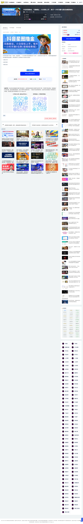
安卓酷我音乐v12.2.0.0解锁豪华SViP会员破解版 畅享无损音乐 (74, 150)
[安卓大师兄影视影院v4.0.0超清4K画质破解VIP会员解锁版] (65, 263)
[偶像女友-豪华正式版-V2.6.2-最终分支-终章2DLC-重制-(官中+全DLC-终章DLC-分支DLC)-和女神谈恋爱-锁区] (65, 135)
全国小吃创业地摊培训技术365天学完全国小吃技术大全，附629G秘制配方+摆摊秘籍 (74, 282)
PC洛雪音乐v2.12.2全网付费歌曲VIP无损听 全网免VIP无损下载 (74, 213)
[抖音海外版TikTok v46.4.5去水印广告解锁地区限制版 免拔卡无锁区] (65, 62)
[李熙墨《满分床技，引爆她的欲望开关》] (65, 179)
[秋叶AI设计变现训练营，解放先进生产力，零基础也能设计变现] (8, 144)
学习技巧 (71, 319)
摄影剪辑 (77, 323)
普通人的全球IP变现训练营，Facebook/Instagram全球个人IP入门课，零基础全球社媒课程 (37, 173)
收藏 (47, 118)
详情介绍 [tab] (5, 27)
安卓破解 (67, 2)
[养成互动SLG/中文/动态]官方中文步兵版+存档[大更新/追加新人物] (74, 165)
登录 (81, 2)
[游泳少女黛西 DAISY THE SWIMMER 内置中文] (65, 223)
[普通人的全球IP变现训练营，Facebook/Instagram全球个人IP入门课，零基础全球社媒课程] (37, 167)
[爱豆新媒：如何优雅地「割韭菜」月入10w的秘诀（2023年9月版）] (37, 145)
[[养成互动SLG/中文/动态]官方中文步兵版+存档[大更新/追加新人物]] (65, 165)
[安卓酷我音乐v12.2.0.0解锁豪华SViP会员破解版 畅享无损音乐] (65, 151)
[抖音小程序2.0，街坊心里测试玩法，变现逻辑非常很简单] (22, 143)
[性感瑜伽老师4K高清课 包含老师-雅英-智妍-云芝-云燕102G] (65, 194)
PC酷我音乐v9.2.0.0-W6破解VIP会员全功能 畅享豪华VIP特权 (74, 297)
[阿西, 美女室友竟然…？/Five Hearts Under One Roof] (65, 267)
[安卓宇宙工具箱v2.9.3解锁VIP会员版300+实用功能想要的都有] (65, 243)
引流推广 (77, 321)
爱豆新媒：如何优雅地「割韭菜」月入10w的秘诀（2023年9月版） (37, 151)
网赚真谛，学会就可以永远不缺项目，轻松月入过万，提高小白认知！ (22, 140)
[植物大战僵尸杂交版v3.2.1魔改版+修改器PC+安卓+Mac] (65, 278)
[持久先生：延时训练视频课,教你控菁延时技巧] (65, 155)
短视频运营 (71, 329)
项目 (4, 115)
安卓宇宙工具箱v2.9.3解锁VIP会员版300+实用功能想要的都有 (74, 243)
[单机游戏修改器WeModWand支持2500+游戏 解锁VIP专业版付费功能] (65, 184)
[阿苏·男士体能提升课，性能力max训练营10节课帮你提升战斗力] (65, 272)
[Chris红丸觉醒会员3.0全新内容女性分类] (65, 258)
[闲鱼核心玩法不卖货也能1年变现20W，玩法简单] (37, 155)
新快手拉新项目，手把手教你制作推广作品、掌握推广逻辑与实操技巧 (51, 162)
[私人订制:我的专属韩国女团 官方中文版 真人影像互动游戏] (65, 121)
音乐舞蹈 (71, 336)
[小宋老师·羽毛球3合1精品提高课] (8, 169)
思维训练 (64, 323)
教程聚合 (71, 325)
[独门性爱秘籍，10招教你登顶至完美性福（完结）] (65, 233)
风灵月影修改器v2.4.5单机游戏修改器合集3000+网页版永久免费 (74, 106)
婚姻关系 (64, 319)
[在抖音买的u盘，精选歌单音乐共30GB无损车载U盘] (65, 303)
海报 (51, 118)
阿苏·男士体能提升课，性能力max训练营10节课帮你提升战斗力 (74, 272)
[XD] (24, 12)
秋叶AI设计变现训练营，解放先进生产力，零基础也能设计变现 (8, 151)
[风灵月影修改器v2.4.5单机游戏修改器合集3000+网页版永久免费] (65, 106)
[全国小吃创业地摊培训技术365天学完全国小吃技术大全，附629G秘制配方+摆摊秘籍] (65, 281)
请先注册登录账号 (30, 73)
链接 (55, 118)
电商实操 (77, 327)
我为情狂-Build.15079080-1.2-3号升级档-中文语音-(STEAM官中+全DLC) (74, 174)
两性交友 (77, 310)
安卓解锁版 (77, 319)
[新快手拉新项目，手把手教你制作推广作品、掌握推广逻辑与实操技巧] (52, 156)
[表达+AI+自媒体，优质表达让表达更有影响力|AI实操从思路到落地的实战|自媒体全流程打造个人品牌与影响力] (22, 167)
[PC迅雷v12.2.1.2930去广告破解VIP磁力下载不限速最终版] (65, 126)
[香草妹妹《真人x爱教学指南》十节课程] (65, 209)
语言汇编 (64, 336)
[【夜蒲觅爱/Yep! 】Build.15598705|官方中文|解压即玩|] (65, 218)
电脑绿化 (74, 2)
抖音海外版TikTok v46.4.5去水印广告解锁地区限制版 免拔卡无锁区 (74, 62)
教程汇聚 (64, 325)
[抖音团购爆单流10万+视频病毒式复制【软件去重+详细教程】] (52, 133)
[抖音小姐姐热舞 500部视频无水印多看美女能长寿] (65, 159)
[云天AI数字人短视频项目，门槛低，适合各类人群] (37, 135)
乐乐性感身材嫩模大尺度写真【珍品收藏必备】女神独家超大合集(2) (74, 101)
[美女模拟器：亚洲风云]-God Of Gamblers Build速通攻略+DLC (74, 130)
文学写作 (77, 325)
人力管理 (71, 312)
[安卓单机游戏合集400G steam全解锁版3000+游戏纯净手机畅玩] (65, 229)
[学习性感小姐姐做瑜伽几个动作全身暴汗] (65, 170)
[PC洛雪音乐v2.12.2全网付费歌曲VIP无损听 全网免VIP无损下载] (65, 214)
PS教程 (71, 310)
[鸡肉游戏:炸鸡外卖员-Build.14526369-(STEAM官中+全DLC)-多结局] (65, 140)
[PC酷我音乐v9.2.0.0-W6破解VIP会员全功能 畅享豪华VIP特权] (65, 297)
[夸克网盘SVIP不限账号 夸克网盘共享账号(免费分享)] (65, 82)
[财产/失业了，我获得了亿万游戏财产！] (65, 248)
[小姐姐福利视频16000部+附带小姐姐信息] (65, 66)
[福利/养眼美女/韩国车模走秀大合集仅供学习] (65, 287)
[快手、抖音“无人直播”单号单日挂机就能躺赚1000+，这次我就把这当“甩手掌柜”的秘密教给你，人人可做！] (22, 156)
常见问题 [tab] (19, 27)
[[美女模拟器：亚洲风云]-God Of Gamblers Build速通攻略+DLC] (65, 130)
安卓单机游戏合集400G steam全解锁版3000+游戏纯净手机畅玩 (74, 228)
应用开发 (71, 321)
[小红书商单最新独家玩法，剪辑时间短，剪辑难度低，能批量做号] (8, 155)
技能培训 (71, 323)
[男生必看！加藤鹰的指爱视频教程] (65, 96)
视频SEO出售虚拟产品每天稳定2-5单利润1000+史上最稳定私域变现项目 (8, 140)
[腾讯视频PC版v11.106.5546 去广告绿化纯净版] (65, 292)
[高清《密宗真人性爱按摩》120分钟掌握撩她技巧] (65, 86)
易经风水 (64, 327)
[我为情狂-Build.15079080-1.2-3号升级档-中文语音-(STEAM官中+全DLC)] (65, 174)
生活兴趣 (71, 327)
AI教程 (65, 310)
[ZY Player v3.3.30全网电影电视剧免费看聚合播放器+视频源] (65, 253)
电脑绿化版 (65, 329)
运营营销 (11, 32)
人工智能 (77, 312)
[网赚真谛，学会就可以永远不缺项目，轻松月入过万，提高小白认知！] (22, 133)
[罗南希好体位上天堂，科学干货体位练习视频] (65, 111)
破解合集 (77, 329)
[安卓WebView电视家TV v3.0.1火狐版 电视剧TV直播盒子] (65, 204)
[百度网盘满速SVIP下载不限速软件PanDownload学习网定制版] (65, 72)
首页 (8, 32)
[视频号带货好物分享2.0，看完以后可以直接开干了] (52, 143)
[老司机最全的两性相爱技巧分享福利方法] (65, 115)
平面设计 (64, 321)
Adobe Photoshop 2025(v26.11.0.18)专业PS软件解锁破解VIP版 (74, 189)
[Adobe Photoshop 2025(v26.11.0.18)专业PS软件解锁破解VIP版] (65, 189)
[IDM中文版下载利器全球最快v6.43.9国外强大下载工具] (65, 238)
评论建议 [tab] (12, 27)
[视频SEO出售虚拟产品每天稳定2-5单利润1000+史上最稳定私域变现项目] (8, 133)
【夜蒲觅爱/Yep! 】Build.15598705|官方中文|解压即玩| (74, 218)
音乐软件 (77, 336)
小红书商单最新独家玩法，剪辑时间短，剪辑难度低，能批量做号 (8, 162)
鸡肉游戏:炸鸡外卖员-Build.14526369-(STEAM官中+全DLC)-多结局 (74, 140)
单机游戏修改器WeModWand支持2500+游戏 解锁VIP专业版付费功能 (74, 184)
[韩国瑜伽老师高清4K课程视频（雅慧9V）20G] (65, 199)
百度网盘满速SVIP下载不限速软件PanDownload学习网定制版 (74, 72)
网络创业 (16, 32)
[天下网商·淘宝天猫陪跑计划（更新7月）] (52, 168)
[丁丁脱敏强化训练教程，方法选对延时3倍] (65, 77)
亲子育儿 (64, 312)
